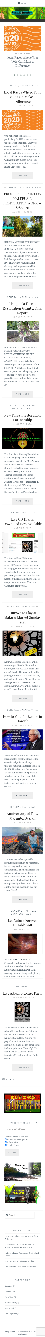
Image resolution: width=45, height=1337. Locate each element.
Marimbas (28, 513)
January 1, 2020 (22, 929)
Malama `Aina (29, 86)
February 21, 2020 (22, 626)
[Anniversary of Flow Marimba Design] (22, 853)
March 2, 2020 (23, 528)
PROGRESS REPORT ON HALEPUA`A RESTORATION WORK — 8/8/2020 (22, 200)
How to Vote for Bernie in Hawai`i (22, 718)
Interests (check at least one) (16, 1137)
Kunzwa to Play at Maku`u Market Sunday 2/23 (22, 617)
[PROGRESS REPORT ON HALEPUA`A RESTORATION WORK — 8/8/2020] (22, 236)
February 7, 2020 (23, 725)
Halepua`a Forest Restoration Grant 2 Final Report (22, 308)
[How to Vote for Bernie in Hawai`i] (22, 749)
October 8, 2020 (22, 106)
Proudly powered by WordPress (16, 1332)
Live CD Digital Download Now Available (22, 521)
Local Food (9, 1297)
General (12, 86)
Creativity (17, 406)
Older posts (8, 1078)
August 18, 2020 (22, 212)
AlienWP (23, 1334)
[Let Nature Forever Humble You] (22, 953)
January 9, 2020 (22, 822)
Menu (24, 3)
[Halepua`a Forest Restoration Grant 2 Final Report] (22, 341)
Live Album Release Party (22, 993)
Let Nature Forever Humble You (22, 922)
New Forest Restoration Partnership (22, 417)
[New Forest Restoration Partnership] (22, 448)
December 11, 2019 (22, 997)
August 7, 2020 (22, 424)
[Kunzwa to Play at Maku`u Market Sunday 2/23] (22, 655)
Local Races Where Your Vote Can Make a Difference (22, 61)
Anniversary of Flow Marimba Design (22, 815)
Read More (24, 177)
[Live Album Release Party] (22, 1021)
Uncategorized (21, 914)
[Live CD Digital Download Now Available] (22, 552)
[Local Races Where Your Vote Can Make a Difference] (22, 129)
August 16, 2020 (22, 317)
